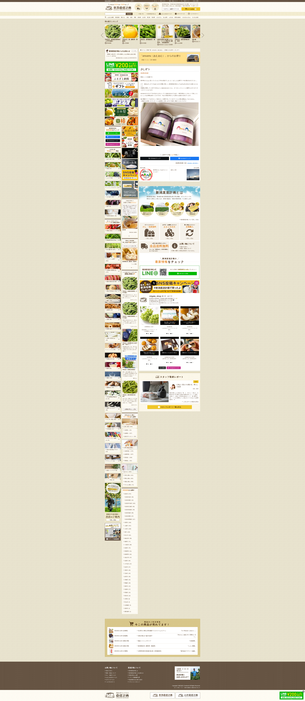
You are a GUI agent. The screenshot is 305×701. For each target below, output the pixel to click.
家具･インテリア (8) (112, 470)
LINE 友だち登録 (183, 273)
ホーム (155, 1)
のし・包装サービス (185, 1)
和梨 (135, 17)
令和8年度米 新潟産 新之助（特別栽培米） (150, 651)
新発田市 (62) (128, 554)
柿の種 (153, 17)
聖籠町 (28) (127, 583)
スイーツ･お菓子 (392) (111, 259)
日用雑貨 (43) (110, 429)
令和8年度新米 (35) (112, 215)
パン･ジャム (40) (111, 349)
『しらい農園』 (191, 646)
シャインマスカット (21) (113, 187)
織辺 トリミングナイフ (144, 641)
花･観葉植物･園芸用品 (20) (111, 397)
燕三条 (148, 17)
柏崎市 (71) (127, 541)
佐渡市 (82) (127, 560)
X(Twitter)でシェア (155, 158)
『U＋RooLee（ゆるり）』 (188, 630)
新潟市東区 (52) (129, 500)
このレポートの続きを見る (190, 401)
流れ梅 (139, 17)
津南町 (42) (127, 579)
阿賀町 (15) (127, 592)
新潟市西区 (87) (129, 516)
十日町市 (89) (128, 544)
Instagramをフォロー (113, 144)
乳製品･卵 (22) (110, 359)
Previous (102, 35)
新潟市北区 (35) (129, 497)
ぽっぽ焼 (165, 17)
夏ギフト (123, 17)
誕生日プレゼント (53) (130, 436)
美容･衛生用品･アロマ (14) (112, 450)
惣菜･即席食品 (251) (112, 291)
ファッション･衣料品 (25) (111, 439)
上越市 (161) (128, 525)
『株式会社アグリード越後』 (188, 651)
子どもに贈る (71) (129, 484)
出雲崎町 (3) (128, 605)
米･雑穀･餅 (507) (111, 249)
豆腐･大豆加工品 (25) (111, 339)
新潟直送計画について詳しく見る (190, 219)
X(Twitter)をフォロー (114, 140)
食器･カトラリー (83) (111, 409)
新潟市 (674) (128, 493)
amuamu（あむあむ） (193, 163)
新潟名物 (117, 17)
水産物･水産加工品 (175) (111, 271)
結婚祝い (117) (128, 433)
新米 (131, 17)
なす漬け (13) (110, 197)
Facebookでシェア (185, 158)
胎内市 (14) (127, 586)
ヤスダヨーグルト (186, 17)
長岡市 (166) (128, 522)
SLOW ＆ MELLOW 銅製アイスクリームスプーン (152, 630)
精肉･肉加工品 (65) (112, 281)
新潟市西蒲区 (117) (130, 519)
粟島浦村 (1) (128, 611)
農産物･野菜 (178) (111, 240)
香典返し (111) (128, 460)
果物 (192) (109, 230)
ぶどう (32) (110, 178)
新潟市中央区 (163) (130, 503)
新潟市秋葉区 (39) (130, 509)
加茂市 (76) (127, 548)
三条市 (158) (128, 528)
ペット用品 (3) (110, 479)
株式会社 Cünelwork (184, 685)
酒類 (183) (109, 378)
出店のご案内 (195, 1)
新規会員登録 (108, 1)
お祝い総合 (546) (128, 426)
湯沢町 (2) (127, 608)
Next (203, 35)
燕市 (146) (127, 532)
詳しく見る (150, 238)
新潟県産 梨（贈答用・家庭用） (147, 646)
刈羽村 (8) (127, 598)
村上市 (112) (128, 535)
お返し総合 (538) (128, 447)
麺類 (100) (109, 300)
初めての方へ (163, 1)
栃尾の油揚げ (178, 17)
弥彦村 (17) (127, 589)
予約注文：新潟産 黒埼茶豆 (128, 369)
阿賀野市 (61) (128, 551)
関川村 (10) (127, 595)
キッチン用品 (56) (111, 419)
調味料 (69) (110, 310)
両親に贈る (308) (128, 481)
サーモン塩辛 (195, 17)
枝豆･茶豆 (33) (110, 159)
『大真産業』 (192, 641)
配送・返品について (173, 1)
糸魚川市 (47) (128, 557)
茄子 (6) (109, 206)
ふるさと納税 (110, 17)
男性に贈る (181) (128, 478)
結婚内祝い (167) (128, 454)
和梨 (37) (109, 168)
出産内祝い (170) (128, 451)
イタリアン (159, 17)
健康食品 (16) (110, 387)
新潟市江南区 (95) (130, 506)
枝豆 (128, 17)
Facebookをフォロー (113, 136)
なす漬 (143, 17)
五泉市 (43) (127, 573)
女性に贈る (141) (128, 475)
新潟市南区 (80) (129, 513)
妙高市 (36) (127, 576)
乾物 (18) (109, 329)
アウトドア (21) (111, 461)
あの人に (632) (127, 471)
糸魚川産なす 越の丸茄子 (128, 261)
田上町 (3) (127, 602)
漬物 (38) (109, 319)
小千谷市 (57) (128, 563)
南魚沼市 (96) (128, 538)
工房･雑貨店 (153, 59)
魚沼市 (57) (127, 567)
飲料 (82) (109, 368)
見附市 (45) (127, 570)
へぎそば (171, 17)
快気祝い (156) (128, 457)
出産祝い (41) (128, 430)
